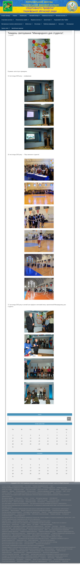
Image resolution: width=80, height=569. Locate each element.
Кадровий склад (6, 521)
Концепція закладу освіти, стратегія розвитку (42, 550)
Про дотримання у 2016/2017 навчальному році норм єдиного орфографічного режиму (26, 508)
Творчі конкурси (15, 510)
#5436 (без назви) (31, 501)
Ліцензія (44, 512)
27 (39, 444)
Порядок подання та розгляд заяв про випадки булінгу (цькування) (20, 547)
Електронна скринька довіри (60, 510)
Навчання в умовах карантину (10, 531)
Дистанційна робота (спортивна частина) (38, 528)
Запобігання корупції (17, 28)
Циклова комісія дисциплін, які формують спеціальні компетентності (50, 554)
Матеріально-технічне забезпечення (11, 24)
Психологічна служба (21, 20)
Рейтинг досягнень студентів (19, 529)
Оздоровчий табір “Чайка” (61, 20)
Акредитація (5, 529)
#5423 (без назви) (66, 500)
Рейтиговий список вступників (40, 514)
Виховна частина (60, 15)
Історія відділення (20, 515)
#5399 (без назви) (19, 489)
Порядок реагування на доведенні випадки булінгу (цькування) (58, 547)
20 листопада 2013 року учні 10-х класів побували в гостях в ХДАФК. (32, 493)
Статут (26, 498)
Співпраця (28, 559)
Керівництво (23, 15)
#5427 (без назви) (19, 501)
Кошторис (48, 526)
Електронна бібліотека (8, 559)
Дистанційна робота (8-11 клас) (21, 535)
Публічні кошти (6, 524)
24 (13, 444)
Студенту (43, 557)
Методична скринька (7, 498)
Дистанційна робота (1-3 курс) (40, 535)
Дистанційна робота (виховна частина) (62, 528)
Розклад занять (31, 491)
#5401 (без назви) (31, 489)
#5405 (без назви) (55, 489)
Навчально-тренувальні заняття (60, 538)
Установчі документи (54, 561)
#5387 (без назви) (43, 500)
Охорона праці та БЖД (23, 514)
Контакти (61, 24)
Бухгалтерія (47, 20)
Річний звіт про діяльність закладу (47, 542)
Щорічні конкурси (49, 549)
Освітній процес (61, 550)
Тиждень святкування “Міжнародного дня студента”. (36, 33)
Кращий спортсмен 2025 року (64, 549)
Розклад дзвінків (20, 491)
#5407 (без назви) (66, 489)
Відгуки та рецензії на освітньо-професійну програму (36, 510)
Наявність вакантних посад (20, 521)
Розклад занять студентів (36, 529)
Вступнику (37, 24)
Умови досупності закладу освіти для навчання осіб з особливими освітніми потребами (26, 522)
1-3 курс (23, 524)
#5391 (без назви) (7, 489)
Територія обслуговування (47, 540)
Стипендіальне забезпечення (60, 508)
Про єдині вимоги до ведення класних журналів (15, 503)
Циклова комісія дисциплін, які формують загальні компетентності (20, 557)
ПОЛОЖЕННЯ (53, 498)
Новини (15, 15)
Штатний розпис (29, 543)
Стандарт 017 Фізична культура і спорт (13, 556)
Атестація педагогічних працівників (59, 529)
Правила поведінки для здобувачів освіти (63, 533)
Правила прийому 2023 (8, 540)
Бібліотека (28, 24)
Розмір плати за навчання (59, 522)
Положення (65, 514)
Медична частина (36, 20)
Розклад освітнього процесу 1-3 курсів (51, 536)
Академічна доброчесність (33, 552)
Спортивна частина (6, 20)
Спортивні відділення (49, 487)
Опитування (5, 510)
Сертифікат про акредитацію (32, 512)
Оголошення (70, 24)
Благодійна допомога (46, 524)
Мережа (12, 491)
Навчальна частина (47, 15)
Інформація (59, 557)
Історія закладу (5, 15)
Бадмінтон (5, 491)
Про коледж (51, 557)
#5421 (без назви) (54, 500)
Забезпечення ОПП (19, 552)
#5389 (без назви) (62, 487)
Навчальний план (22, 540)
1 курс (51, 486)
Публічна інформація (49, 24)
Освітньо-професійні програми (10, 554)
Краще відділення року (8, 550)
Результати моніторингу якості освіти (40, 521)
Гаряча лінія (4, 28)
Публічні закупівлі (7, 493)
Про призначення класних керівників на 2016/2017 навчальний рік (48, 503)
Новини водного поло (53, 501)
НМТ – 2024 (66, 491)
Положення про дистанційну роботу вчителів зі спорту (34, 538)
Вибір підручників (33, 540)
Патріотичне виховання (8, 561)
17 (13, 441)
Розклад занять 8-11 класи (9, 538)
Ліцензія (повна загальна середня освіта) (31, 549)
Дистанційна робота (19, 528)
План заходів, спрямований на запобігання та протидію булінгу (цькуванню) (23, 545)
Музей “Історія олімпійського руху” (42, 559)
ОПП (46, 529)
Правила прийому (55, 514)
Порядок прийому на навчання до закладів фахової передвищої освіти (21, 487)
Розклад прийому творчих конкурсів (12, 512)
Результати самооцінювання (51, 552)
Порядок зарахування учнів (40, 486)
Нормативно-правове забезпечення (36, 556)
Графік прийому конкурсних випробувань (59, 512)
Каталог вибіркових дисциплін (62, 559)
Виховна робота (6, 535)
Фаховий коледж (34, 15)
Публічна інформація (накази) (46, 491)
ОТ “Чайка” (36, 524)
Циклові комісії (25, 554)
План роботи (19, 498)
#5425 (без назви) (7, 501)
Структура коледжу (17, 486)
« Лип (39, 449)
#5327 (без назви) (31, 500)
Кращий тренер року (22, 550)
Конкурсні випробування (9, 514)
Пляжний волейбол (7, 515)
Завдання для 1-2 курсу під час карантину (13, 533)
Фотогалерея (57, 493)
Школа (29, 524)
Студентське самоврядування (39, 561)
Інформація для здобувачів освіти (11, 536)
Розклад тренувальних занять (31, 536)
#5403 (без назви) (43, 489)
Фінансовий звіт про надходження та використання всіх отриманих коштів (22, 526)
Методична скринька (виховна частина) (13, 500)
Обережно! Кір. (13, 549)
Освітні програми (6, 528)
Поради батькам (55, 535)
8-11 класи (28, 486)
